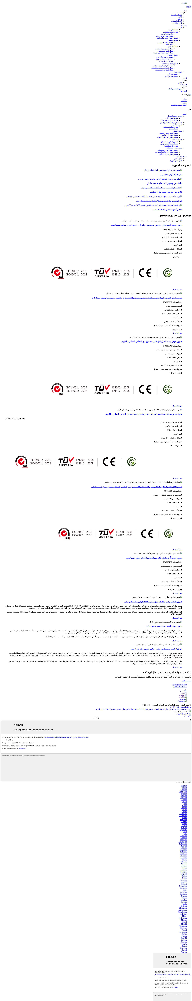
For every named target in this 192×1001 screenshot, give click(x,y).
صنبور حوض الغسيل (170, 32)
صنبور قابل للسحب (166, 61)
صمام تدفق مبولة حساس (164, 70)
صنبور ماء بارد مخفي (165, 42)
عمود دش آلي (173, 74)
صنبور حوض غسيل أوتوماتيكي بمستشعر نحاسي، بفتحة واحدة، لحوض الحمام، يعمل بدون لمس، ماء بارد (137, 298)
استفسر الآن (186, 681)
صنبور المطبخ (173, 55)
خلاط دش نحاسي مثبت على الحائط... (166, 192)
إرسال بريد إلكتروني (183, 713)
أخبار (185, 78)
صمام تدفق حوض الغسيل (164, 49)
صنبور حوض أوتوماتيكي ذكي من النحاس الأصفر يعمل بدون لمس (154, 558)
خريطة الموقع (186, 707)
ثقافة (180, 17)
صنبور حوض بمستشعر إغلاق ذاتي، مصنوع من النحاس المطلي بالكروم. (151, 341)
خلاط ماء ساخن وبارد (129, 709)
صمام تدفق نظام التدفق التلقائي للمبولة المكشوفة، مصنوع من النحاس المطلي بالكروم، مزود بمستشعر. (136, 486)
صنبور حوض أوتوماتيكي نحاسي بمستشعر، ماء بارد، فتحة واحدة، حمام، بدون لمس (146, 225)
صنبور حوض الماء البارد (164, 57)
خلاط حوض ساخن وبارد (164, 36)
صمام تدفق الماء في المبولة (163, 53)
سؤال (180, 289)
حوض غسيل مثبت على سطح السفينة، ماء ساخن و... (159, 200)
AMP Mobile (174, 707)
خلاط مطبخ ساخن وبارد (164, 59)
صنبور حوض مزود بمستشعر (163, 65)
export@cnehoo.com (179, 685)
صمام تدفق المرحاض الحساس (162, 68)
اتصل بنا (184, 91)
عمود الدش (178, 72)
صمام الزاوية (173, 30)
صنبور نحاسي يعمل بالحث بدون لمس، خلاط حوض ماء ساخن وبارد (153, 601)
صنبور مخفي (173, 40)
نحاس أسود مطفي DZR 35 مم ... (167, 209)
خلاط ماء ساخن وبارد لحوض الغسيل (167, 709)
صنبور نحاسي (186, 709)
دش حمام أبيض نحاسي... (171, 174)
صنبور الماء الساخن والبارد (105, 709)
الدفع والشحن (177, 23)
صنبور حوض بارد (167, 34)
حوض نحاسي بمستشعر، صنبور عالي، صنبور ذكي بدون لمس (156, 649)
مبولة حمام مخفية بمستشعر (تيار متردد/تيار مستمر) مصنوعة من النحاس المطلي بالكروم (144, 414)
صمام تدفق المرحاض (165, 51)
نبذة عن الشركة (176, 15)
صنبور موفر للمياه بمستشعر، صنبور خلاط (164, 626)
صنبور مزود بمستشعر (170, 63)
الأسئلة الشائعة (176, 21)
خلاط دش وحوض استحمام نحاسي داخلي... (163, 183)
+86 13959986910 (180, 687)
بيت (185, 10)
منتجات (184, 25)
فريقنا (180, 19)
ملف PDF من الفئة (175, 89)
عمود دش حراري (171, 76)
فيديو (180, 82)
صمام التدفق (173, 46)
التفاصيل (175, 289)
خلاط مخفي (169, 44)
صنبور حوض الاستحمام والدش (167, 38)
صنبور (180, 27)
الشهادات (183, 85)
